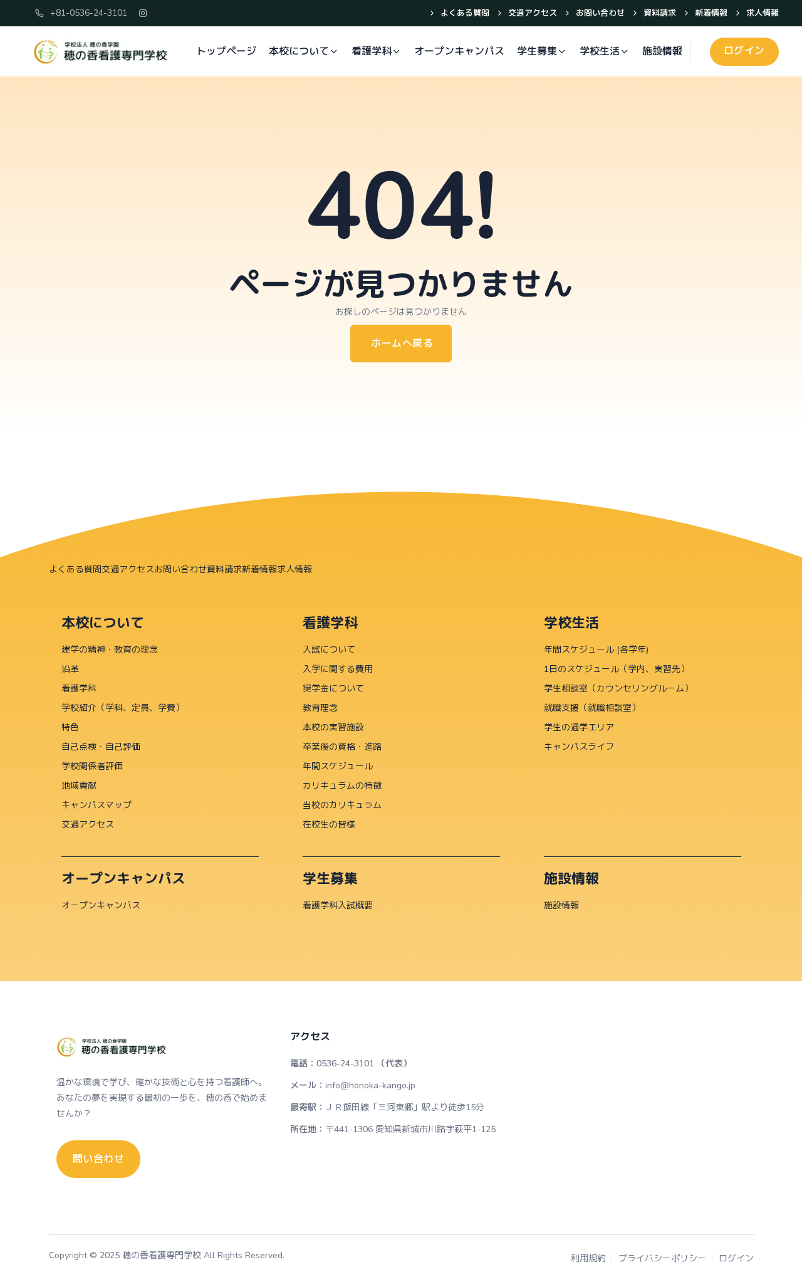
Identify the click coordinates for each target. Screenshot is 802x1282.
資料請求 (659, 13)
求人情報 (762, 13)
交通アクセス (532, 13)
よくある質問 (464, 13)
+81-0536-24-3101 (88, 13)
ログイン (736, 1258)
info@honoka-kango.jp (370, 1085)
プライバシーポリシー (662, 1258)
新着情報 (711, 13)
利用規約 (588, 1258)
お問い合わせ (600, 13)
